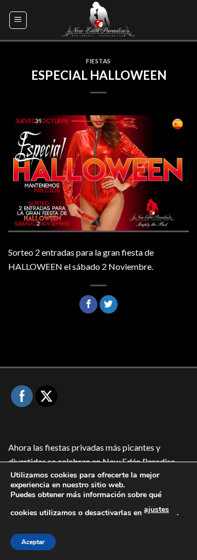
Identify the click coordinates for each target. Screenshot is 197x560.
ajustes (156, 509)
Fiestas (98, 60)
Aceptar (33, 542)
